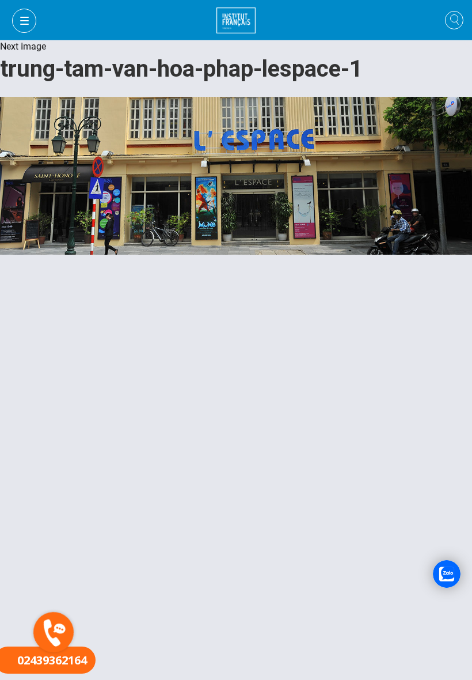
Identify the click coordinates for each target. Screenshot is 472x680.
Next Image (23, 46)
